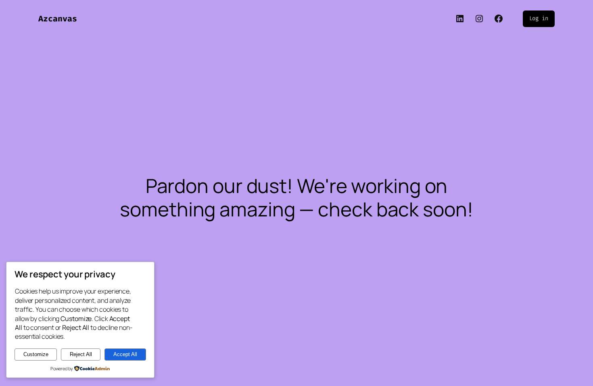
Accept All (125, 354)
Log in (538, 18)
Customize (35, 354)
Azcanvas (57, 18)
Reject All (81, 354)
